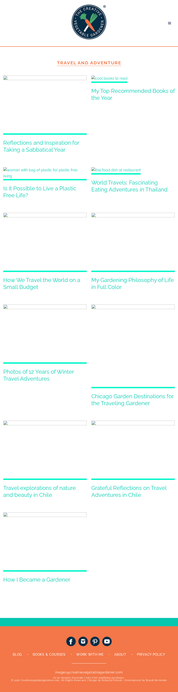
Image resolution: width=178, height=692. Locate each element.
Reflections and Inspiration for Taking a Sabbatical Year (41, 146)
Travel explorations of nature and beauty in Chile (39, 491)
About (120, 654)
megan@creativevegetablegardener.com (89, 672)
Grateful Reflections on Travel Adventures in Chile (128, 491)
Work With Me (89, 654)
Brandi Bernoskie (156, 680)
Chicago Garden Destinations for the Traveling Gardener (132, 400)
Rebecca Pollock (112, 680)
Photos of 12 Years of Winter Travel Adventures (38, 375)
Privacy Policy (151, 654)
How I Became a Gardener (36, 579)
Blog (17, 654)
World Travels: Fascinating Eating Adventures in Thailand (129, 186)
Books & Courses (49, 654)
